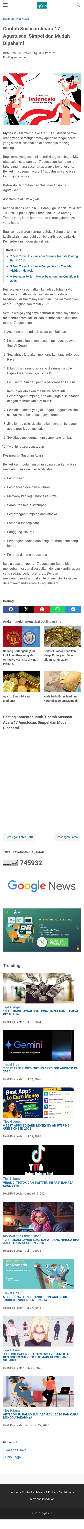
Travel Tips (11, 1064)
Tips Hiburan (12, 1179)
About (15, 1492)
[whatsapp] (57, 609)
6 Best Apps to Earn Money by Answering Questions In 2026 (36, 1127)
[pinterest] (42, 609)
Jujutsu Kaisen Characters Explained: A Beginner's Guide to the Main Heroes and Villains (36, 1357)
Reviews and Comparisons (22, 1236)
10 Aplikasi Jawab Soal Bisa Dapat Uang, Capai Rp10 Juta (40, 1013)
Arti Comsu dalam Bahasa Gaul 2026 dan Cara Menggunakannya (40, 1416)
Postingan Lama (67, 837)
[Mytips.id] (42, 5)
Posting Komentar (14, 57)
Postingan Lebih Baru (19, 837)
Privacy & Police (45, 1492)
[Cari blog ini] (78, 5)
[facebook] (11, 609)
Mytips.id (47, 1513)
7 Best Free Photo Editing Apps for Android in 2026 (40, 1070)
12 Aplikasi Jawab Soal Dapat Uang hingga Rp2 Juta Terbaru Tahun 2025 (41, 1241)
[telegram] (73, 609)
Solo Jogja (13, 1457)
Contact (27, 1492)
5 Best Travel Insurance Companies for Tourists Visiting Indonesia (35, 1299)
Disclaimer (65, 1492)
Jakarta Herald (16, 1450)
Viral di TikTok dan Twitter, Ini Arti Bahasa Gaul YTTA (38, 1184)
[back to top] (76, 1520)
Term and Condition (42, 1499)
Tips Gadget (12, 1007)
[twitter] (26, 609)
